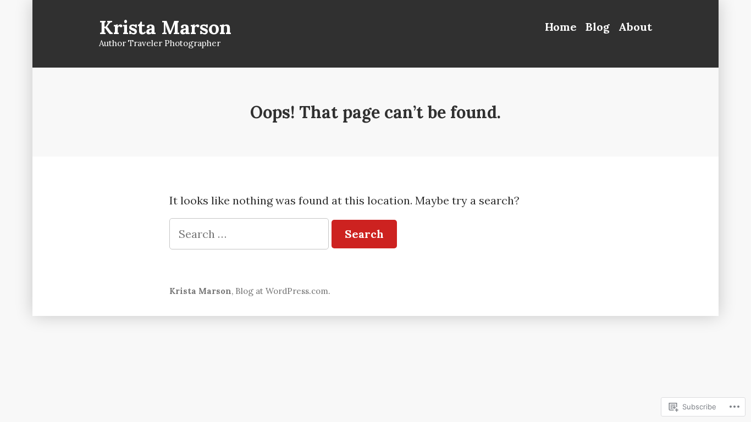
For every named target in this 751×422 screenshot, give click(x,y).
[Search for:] (250, 234)
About (635, 27)
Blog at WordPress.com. (282, 291)
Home (561, 27)
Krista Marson (165, 27)
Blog (598, 27)
